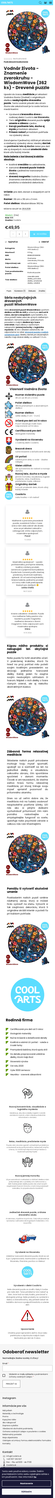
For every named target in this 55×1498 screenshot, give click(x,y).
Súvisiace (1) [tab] (19, 291)
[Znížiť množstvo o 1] (13, 234)
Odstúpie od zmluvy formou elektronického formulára (27, 1440)
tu (35, 1476)
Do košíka (41, 234)
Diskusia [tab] (32, 291)
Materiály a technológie (13, 1413)
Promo (5, 1416)
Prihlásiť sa (11, 1384)
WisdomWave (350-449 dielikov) (36, 248)
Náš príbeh (7, 1410)
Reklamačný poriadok (12, 1434)
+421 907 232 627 (14, 1459)
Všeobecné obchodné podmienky (18, 1428)
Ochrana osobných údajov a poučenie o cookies (24, 1431)
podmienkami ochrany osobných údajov (28, 1375)
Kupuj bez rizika (9, 1419)
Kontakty (6, 1443)
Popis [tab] (9, 291)
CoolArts (36, 117)
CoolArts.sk (11, 1465)
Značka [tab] (42, 291)
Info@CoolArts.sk (13, 1456)
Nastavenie (26, 1483)
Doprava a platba (10, 1425)
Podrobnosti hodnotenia (16, 62)
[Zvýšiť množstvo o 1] (25, 234)
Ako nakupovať (9, 1422)
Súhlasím (26, 1491)
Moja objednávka (10, 1437)
